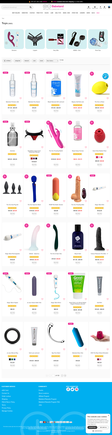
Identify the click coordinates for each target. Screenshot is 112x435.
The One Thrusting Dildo (77, 204)
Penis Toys (98, 50)
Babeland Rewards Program (48, 399)
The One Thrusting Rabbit (56, 151)
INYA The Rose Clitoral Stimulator (99, 353)
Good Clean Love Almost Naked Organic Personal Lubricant (77, 303)
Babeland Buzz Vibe (77, 353)
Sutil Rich (99, 302)
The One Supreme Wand (34, 204)
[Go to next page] (62, 375)
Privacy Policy (6, 408)
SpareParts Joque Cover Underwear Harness (34, 151)
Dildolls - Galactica (34, 253)
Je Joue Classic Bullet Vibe (34, 302)
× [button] (108, 415)
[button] (32, 158)
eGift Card (5, 390)
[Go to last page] (65, 375)
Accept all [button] (92, 427)
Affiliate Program (44, 396)
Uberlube (12, 151)
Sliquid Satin (77, 253)
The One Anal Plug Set (12, 204)
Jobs (40, 405)
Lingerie (35, 50)
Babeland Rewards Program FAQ (49, 402)
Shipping (4, 399)
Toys (3, 18)
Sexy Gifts (56, 50)
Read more (93, 424)
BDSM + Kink (77, 50)
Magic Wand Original (12, 302)
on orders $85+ (67, 1)
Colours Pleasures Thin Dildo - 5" (99, 253)
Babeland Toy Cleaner (34, 102)
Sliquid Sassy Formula (78, 151)
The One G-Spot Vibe (56, 253)
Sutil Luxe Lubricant (34, 353)
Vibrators (14, 50)
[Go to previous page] (50, 375)
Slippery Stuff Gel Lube (78, 102)
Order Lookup (6, 396)
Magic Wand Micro (56, 302)
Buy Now (12, 110)
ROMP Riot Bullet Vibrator (56, 204)
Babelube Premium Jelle (12, 102)
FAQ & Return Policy (8, 402)
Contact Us (5, 393)
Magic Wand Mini (99, 204)
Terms (4, 405)
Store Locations (44, 393)
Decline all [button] (103, 427)
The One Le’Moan (99, 102)
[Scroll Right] (105, 43)
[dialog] (98, 423)
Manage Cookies (7, 411)
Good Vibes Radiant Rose (99, 151)
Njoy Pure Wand (56, 353)
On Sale (61, 60)
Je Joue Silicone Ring (12, 353)
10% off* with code (38, 1)
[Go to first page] (47, 375)
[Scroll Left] (6, 43)
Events (41, 390)
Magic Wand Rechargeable (12, 253)
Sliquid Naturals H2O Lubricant (56, 102)
